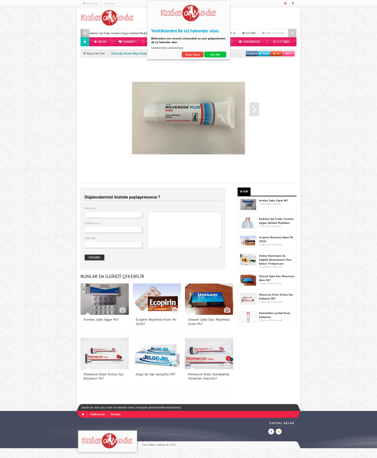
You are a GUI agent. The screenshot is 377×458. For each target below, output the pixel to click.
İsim (90, 208)
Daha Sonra (192, 54)
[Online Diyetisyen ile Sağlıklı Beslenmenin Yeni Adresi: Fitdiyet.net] (248, 265)
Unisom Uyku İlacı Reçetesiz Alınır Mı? (209, 321)
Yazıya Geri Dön (95, 53)
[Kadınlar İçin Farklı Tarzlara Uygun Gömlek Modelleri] (248, 228)
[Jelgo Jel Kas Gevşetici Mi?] (157, 368)
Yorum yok (276, 203)
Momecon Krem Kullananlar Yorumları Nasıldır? (209, 376)
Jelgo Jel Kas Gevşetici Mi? (156, 374)
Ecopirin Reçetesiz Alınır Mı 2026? (156, 321)
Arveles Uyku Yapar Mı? (101, 319)
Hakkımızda (91, 3)
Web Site (90, 238)
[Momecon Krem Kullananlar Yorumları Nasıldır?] (209, 368)
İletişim (111, 3)
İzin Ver (215, 54)
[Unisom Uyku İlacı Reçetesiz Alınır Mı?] (209, 314)
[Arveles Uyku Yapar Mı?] (105, 314)
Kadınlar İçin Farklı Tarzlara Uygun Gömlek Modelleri (91, 33)
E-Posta (93, 223)
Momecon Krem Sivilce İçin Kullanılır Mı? (103, 376)
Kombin (128, 42)
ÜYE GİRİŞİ (250, 33)
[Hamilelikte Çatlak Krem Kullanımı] (248, 322)
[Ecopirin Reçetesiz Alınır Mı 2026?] (157, 314)
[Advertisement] (60, 66)
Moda (102, 42)
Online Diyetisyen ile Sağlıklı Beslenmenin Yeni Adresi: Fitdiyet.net (275, 259)
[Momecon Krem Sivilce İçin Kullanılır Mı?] (105, 368)
